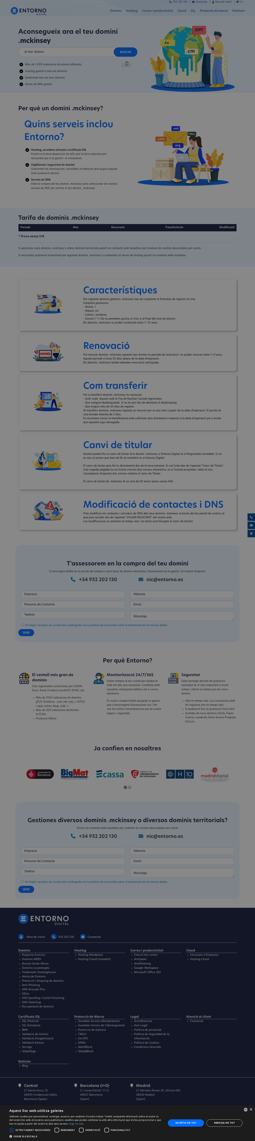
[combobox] (246, 1110)
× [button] (250, 1109)
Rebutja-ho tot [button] (224, 1122)
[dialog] (127, 1123)
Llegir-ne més (76, 1123)
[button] (85, 1136)
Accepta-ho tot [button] (186, 1122)
